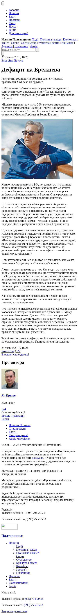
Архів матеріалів (19, 438)
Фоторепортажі (18, 435)
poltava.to (37, 457)
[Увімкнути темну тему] (2, 3)
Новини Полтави (19, 425)
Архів (33, 46)
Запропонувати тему (14, 611)
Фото (12, 23)
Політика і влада (50, 39)
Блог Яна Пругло (12, 60)
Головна (14, 9)
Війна (12, 29)
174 (3, 409)
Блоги (12, 16)
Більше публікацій (12, 415)
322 (18, 351)
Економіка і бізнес (27, 552)
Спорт (15, 42)
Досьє (12, 26)
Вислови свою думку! (15, 354)
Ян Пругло (8, 395)
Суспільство (28, 42)
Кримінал (67, 42)
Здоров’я (6, 46)
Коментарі (7, 351)
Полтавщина (11, 536)
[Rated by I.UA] (9, 528)
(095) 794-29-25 (34, 598)
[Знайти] (37, 50)
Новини (14, 13)
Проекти (14, 19)
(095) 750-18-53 (33, 605)
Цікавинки (21, 46)
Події (35, 39)
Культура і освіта (48, 42)
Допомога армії (18, 33)
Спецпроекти (17, 428)
